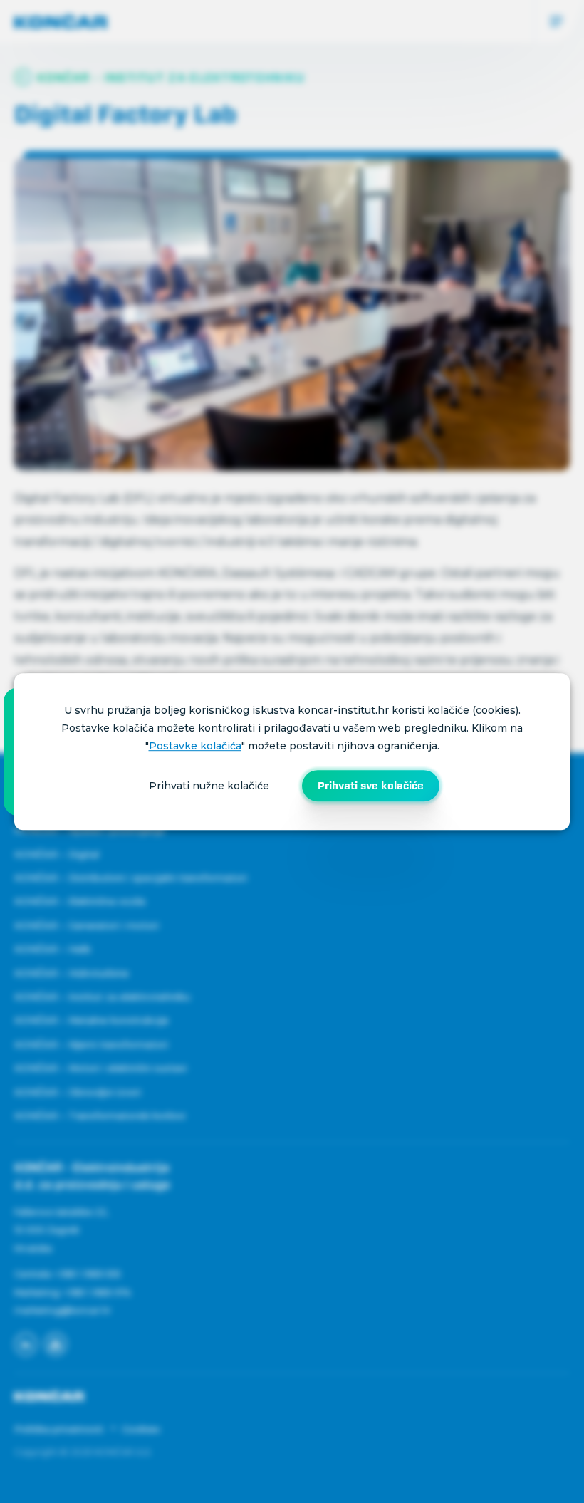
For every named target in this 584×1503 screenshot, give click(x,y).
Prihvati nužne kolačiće (209, 785)
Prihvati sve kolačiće (371, 785)
